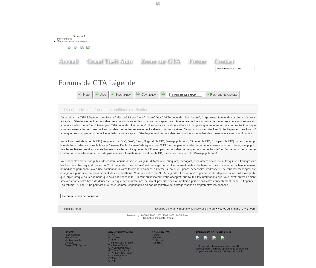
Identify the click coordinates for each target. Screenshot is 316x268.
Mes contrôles (64, 38)
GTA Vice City (115, 258)
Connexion (148, 94)
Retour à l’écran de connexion (80, 196)
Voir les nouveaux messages (72, 41)
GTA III (111, 260)
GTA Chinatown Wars (119, 248)
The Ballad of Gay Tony (120, 242)
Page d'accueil (72, 235)
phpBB (143, 215)
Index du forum (72, 208)
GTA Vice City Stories (119, 250)
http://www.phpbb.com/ (203, 153)
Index (86, 94)
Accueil (68, 60)
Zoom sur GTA (160, 60)
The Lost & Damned (118, 245)
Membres (157, 237)
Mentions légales (73, 240)
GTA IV (112, 240)
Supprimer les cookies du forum (196, 208)
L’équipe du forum (165, 208)
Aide (103, 94)
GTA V (111, 235)
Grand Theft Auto (109, 60)
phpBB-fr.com (166, 218)
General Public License (124, 145)
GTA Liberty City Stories (120, 253)
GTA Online (114, 237)
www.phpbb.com (222, 145)
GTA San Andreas (117, 255)
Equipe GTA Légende (76, 245)
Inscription (124, 94)
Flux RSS (157, 242)
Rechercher (158, 240)
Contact (224, 60)
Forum (197, 60)
